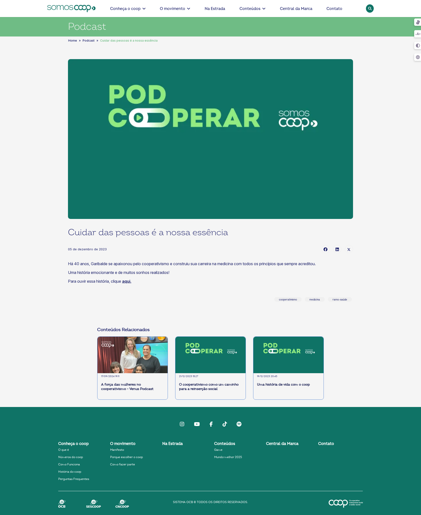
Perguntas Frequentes (73, 479)
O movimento (172, 8)
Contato (334, 8)
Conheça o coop (125, 8)
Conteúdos (249, 8)
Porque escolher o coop (126, 457)
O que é (63, 449)
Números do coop (70, 457)
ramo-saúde (340, 299)
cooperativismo (288, 299)
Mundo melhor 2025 (228, 457)
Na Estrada (215, 8)
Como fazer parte (122, 464)
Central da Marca (296, 8)
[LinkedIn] (337, 249)
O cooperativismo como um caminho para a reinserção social (209, 387)
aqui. (126, 281)
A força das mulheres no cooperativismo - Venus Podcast (127, 387)
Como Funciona (69, 464)
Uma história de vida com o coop (283, 384)
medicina (314, 299)
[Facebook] (325, 249)
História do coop (69, 471)
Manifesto (117, 449)
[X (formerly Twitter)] (349, 249)
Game (218, 449)
